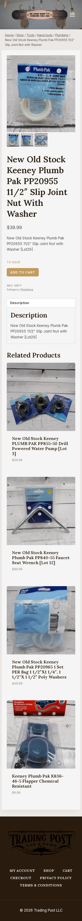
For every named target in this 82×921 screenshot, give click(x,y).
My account (22, 870)
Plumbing (26, 289)
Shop (49, 870)
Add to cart (22, 272)
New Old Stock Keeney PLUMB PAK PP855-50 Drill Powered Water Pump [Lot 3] (40, 446)
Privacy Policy (56, 878)
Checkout (21, 878)
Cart (68, 870)
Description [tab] (19, 303)
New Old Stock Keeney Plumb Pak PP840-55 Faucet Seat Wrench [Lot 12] (41, 557)
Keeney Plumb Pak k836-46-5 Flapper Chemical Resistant (37, 781)
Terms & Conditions (41, 885)
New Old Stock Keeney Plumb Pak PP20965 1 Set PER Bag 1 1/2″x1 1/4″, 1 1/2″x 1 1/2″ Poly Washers (39, 669)
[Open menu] (74, 14)
